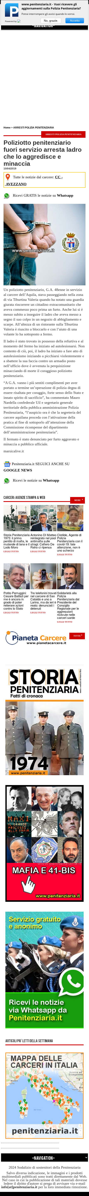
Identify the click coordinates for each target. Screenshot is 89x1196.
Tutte (77, 636)
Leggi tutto (11, 551)
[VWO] (21, 21)
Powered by (11, 21)
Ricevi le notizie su (34, 480)
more (77, 500)
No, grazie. (51, 20)
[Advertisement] (44, 74)
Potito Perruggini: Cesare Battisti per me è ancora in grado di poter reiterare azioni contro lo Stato (16, 600)
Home (7, 127)
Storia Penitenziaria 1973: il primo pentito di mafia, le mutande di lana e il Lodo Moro (17, 541)
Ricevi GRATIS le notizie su (41, 195)
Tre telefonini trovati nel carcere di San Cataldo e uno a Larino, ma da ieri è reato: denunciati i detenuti (43, 600)
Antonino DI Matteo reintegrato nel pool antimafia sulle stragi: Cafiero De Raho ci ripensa (43, 541)
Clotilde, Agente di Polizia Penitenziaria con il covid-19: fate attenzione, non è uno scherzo (69, 542)
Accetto (75, 20)
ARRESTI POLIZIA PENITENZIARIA (33, 127)
